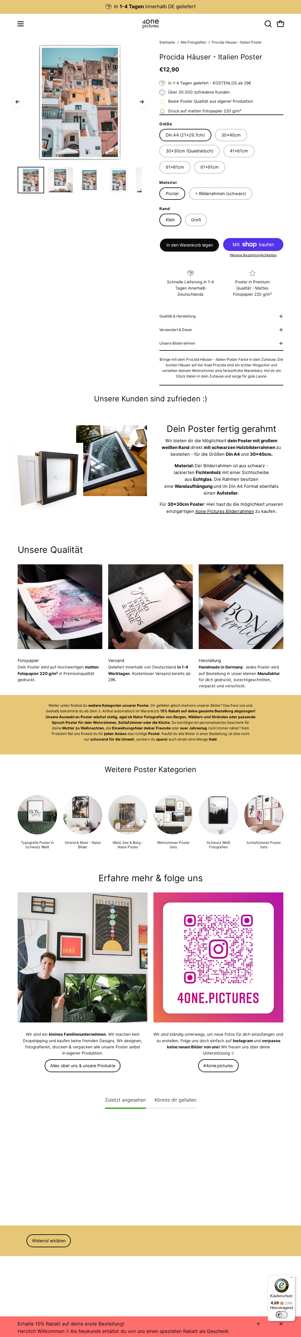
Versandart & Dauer (175, 329)
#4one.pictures (218, 1065)
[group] (150, 6)
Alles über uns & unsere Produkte (82, 1065)
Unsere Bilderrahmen (177, 343)
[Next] (142, 102)
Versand (25, 1283)
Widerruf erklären (49, 1240)
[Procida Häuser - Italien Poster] (31, 180)
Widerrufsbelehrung (36, 1266)
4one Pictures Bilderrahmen (224, 511)
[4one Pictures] (150, 23)
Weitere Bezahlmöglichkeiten (253, 255)
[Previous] (18, 102)
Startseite (167, 42)
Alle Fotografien (193, 42)
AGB (22, 1258)
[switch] (281, 1314)
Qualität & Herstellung (177, 316)
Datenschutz (30, 1275)
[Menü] (291, 1278)
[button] (267, 24)
